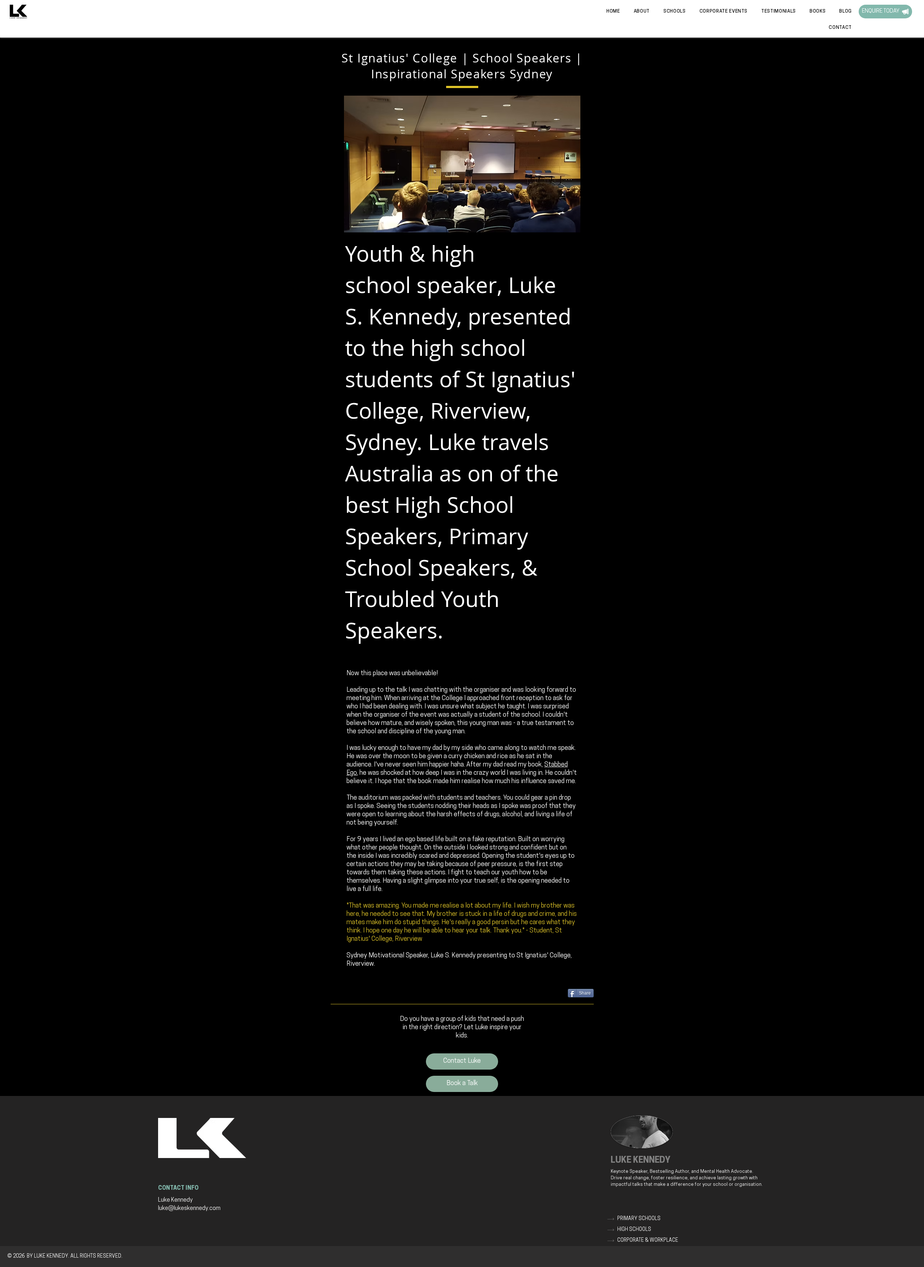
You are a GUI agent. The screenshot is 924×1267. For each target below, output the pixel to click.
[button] (776, 11)
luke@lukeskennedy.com (189, 1208)
